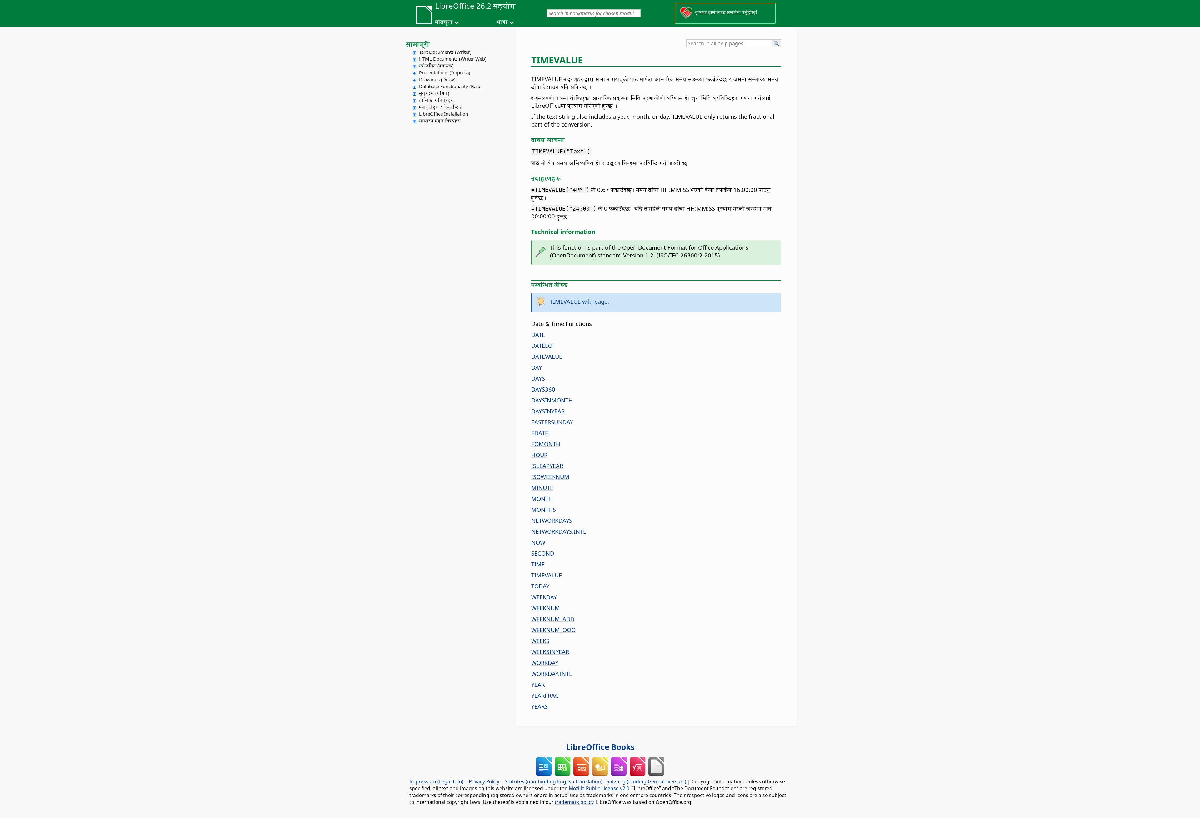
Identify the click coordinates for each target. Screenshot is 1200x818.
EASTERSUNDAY (552, 422)
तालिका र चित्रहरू (436, 100)
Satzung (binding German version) (646, 781)
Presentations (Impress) (444, 72)
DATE (538, 334)
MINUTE (542, 487)
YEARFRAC (545, 695)
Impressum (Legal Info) (436, 781)
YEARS (539, 706)
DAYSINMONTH (552, 400)
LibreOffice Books (600, 746)
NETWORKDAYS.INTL (558, 531)
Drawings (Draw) (437, 79)
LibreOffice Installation (443, 114)
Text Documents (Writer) (445, 52)
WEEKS (540, 641)
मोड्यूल (444, 22)
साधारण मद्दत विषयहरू (440, 120)
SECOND (542, 553)
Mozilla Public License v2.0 (599, 788)
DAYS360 (543, 389)
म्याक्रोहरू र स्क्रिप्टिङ (440, 107)
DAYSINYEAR (548, 411)
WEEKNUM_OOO (553, 630)
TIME (538, 564)
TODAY (540, 586)
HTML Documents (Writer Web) (453, 59)
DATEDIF (542, 345)
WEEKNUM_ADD (552, 619)
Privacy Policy (484, 781)
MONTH (542, 498)
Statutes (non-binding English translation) (553, 781)
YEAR (538, 684)
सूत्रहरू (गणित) (434, 93)
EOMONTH (545, 444)
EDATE (539, 433)
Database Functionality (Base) (451, 86)
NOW (538, 542)
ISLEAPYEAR (547, 466)
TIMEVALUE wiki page (579, 301)
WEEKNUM (545, 608)
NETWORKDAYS (551, 520)
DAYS (538, 378)
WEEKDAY (544, 597)
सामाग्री (418, 44)
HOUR (539, 455)
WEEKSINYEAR (550, 652)
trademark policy (574, 802)
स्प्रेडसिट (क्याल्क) (436, 65)
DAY (536, 367)
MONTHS (543, 509)
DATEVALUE (546, 356)
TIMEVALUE (546, 575)
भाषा (502, 22)
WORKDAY (544, 662)
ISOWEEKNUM (550, 477)
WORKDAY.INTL (551, 673)
